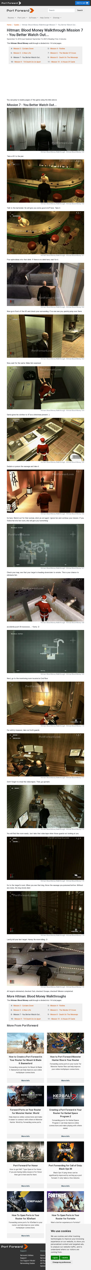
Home (9, 25)
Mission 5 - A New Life (22, 53)
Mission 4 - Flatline (57, 49)
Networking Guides (27, 1263)
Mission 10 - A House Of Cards (63, 62)
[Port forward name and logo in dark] (20, 10)
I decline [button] (65, 1258)
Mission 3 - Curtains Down (23, 49)
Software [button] (33, 18)
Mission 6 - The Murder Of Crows (63, 53)
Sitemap (43, 1251)
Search (80, 10)
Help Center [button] (45, 18)
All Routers (44, 1261)
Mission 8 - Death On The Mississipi (64, 57)
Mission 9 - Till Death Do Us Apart (27, 62)
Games (43, 1266)
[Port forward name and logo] (11, 3)
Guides (16, 25)
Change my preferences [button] (62, 1262)
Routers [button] (11, 18)
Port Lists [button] (22, 18)
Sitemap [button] (56, 18)
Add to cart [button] (81, 3)
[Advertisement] (45, 81)
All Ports (43, 1263)
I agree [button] (55, 1258)
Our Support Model (27, 1261)
